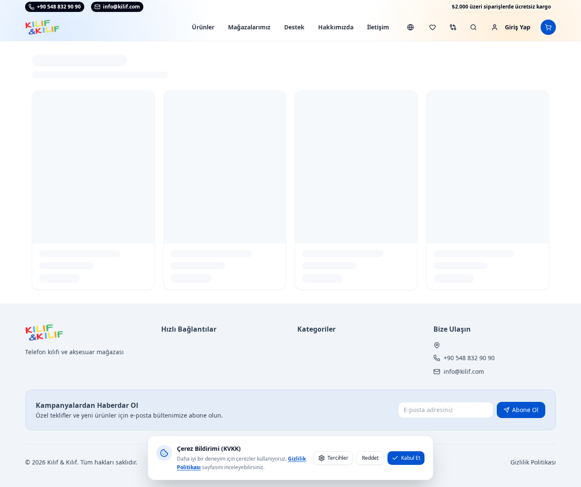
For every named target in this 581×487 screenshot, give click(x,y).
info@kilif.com (464, 371)
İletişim (378, 27)
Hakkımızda (335, 27)
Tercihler (338, 457)
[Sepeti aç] (548, 27)
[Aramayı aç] (473, 27)
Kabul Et (410, 457)
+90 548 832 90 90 (59, 6)
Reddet (370, 457)
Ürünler (203, 27)
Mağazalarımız (249, 27)
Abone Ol (525, 410)
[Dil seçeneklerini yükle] (410, 27)
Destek (294, 27)
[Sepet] (548, 27)
